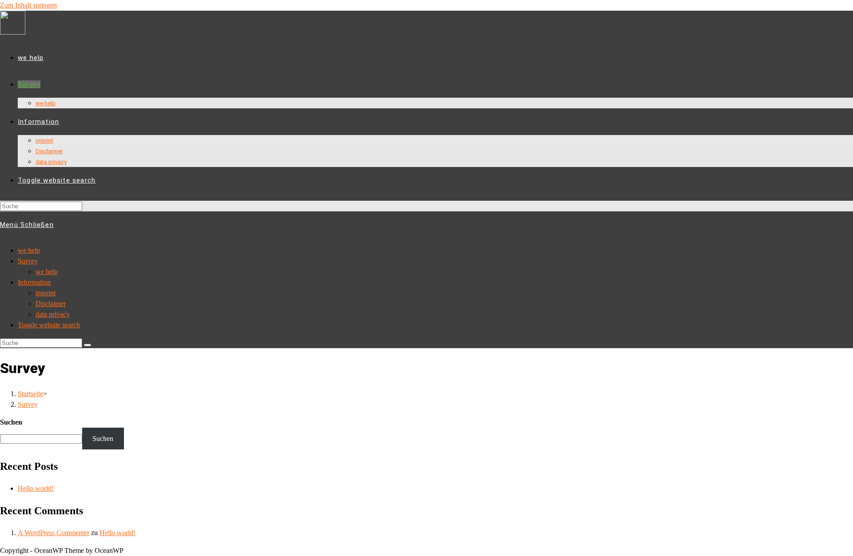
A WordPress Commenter (53, 532)
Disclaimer (51, 303)
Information (34, 282)
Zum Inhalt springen (28, 5)
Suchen (11, 422)
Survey (28, 261)
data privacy (53, 314)
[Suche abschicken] (87, 345)
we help (29, 250)
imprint (46, 293)
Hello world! (36, 488)
